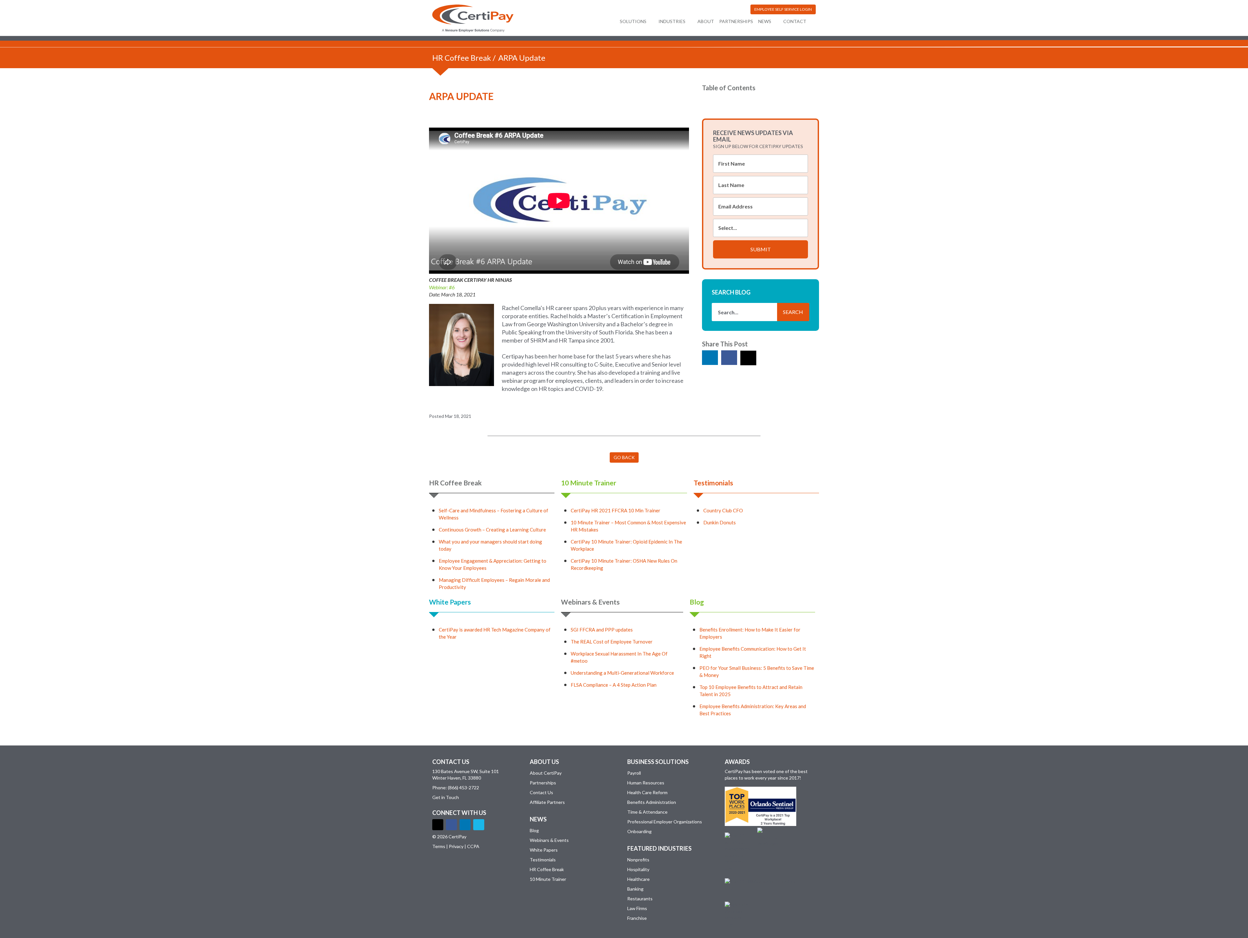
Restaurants (640, 898)
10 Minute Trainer (588, 483)
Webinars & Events (590, 602)
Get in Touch (445, 797)
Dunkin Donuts (719, 522)
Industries (671, 21)
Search (793, 312)
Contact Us (541, 792)
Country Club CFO (723, 510)
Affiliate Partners (547, 802)
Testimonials (713, 483)
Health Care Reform (647, 792)
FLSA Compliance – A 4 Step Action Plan (613, 685)
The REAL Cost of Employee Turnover (612, 641)
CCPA (473, 846)
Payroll (634, 773)
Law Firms (637, 908)
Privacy (456, 846)
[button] (783, 9)
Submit (760, 249)
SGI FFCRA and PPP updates (602, 629)
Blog (697, 602)
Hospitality (638, 869)
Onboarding (639, 831)
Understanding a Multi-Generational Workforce (622, 673)
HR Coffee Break (461, 57)
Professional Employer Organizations (664, 821)
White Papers (450, 602)
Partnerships (736, 21)
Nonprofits (638, 859)
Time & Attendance (647, 812)
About (705, 21)
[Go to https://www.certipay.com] (473, 18)
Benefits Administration (651, 802)
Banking (635, 889)
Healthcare (638, 879)
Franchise (637, 918)
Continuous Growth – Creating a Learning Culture (492, 529)
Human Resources (645, 782)
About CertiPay (546, 773)
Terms (438, 846)
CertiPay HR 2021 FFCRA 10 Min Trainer (615, 510)
